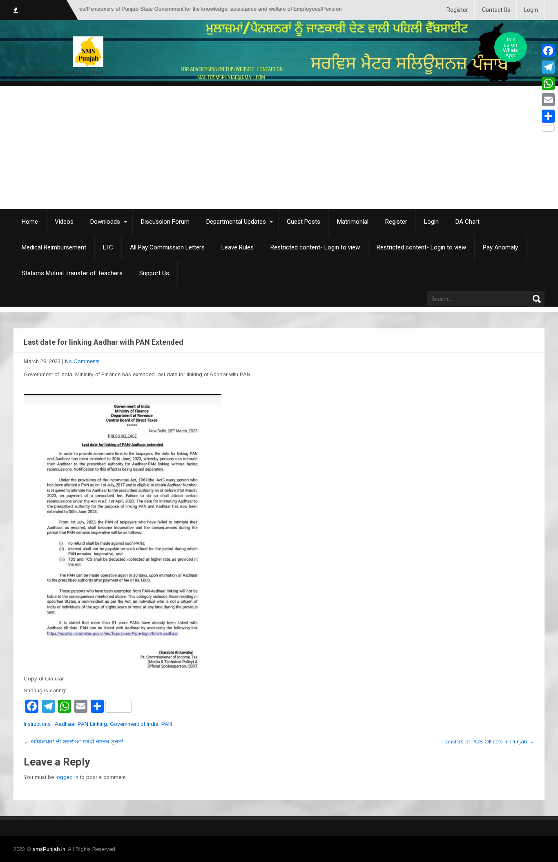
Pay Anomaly (500, 247)
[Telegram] (548, 67)
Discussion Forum (165, 221)
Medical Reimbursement (54, 247)
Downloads (105, 221)
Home (30, 221)
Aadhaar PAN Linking (81, 724)
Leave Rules (237, 247)
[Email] (548, 100)
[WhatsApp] (548, 83)
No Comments (82, 361)
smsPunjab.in (49, 849)
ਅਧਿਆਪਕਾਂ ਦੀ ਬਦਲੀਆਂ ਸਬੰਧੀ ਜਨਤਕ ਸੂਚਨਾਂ (73, 742)
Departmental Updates (236, 221)
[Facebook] (548, 51)
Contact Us (496, 10)
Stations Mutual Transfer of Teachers (72, 273)
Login (531, 10)
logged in (67, 777)
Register (457, 10)
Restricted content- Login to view (315, 247)
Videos (64, 221)
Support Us (154, 273)
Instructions (37, 724)
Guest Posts (303, 221)
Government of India (134, 724)
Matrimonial (352, 221)
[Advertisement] (279, 147)
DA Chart (467, 221)
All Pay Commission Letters (167, 247)
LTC (108, 247)
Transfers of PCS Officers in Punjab (487, 742)
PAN (166, 724)
